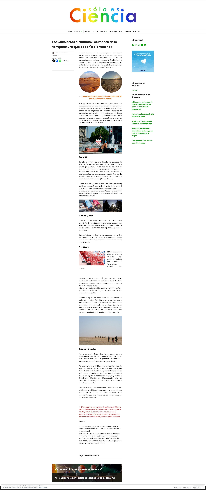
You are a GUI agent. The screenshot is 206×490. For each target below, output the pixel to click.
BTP (134, 31)
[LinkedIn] (145, 45)
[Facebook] (133, 45)
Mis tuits (134, 90)
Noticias (87, 31)
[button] (90, 82)
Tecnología (113, 31)
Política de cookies (42, 487)
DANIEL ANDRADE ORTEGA (61, 53)
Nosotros (77, 31)
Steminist (128, 31)
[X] (139, 45)
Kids (120, 31)
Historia (95, 31)
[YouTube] (142, 45)
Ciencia (102, 31)
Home (70, 31)
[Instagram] (136, 45)
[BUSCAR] (138, 31)
